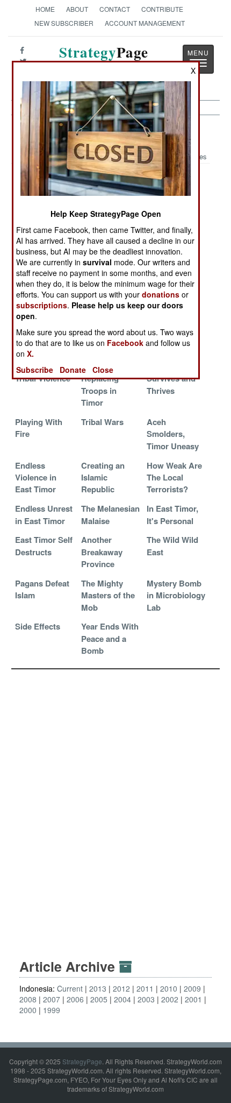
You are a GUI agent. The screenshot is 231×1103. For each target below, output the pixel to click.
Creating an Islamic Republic (103, 477)
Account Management (145, 22)
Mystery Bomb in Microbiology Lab (176, 595)
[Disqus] (115, 803)
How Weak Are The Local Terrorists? (174, 477)
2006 (75, 999)
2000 (28, 1010)
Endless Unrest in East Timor (44, 514)
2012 (121, 988)
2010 (168, 988)
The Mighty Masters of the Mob (108, 595)
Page (103, 58)
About (77, 8)
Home (45, 8)
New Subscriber (63, 22)
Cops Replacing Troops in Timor (100, 384)
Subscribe (34, 369)
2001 (193, 999)
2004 (122, 999)
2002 (169, 999)
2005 (98, 999)
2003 (146, 999)
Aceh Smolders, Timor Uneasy (173, 434)
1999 (51, 1010)
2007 (51, 999)
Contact (114, 8)
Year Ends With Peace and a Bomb (110, 638)
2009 (192, 988)
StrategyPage (82, 1061)
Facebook (125, 342)
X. (30, 353)
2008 (28, 999)
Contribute (162, 8)
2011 (145, 988)
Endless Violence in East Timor (35, 477)
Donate (73, 369)
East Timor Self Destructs (44, 545)
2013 (97, 988)
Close (102, 369)
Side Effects (37, 626)
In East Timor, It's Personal (172, 514)
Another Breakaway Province (101, 552)
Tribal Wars (102, 422)
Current (70, 988)
